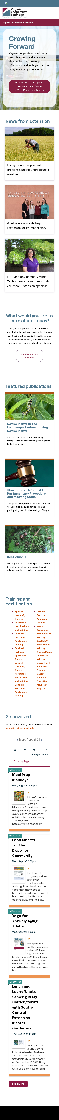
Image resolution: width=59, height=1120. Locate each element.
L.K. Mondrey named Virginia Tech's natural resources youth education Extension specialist (28, 281)
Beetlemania (16, 557)
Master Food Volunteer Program (43, 666)
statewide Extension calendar (20, 728)
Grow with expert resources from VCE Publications (30, 86)
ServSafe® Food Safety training (43, 645)
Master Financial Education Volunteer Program (42, 681)
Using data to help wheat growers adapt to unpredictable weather (28, 169)
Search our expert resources (30, 356)
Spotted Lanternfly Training (20, 615)
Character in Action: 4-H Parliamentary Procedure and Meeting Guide (28, 494)
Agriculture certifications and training (22, 626)
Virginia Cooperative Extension (17, 22)
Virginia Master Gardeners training (45, 655)
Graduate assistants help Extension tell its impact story (26, 226)
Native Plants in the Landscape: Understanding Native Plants (27, 427)
